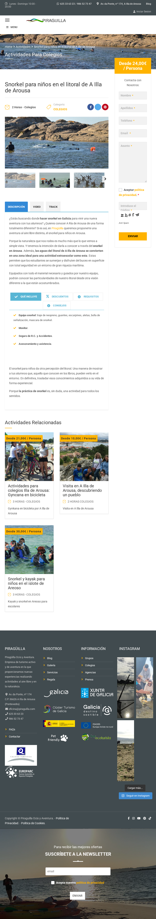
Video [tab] (37, 206)
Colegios (60, 109)
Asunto (126, 145)
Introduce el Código (128, 208)
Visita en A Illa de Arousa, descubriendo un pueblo (82, 490)
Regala (51, 679)
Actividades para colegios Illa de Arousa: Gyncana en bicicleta (29, 490)
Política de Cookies (33, 823)
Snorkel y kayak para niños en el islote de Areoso (26, 583)
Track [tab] (53, 206)
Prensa (89, 679)
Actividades (23, 46)
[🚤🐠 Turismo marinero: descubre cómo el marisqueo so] (125, 750)
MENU (14, 27)
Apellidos (128, 108)
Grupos (89, 658)
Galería (51, 665)
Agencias (90, 672)
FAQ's (12, 729)
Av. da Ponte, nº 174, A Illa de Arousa (121, 3)
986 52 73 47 (84, 3)
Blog (148, 3)
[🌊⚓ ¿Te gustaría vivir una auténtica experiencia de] (125, 687)
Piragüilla (57, 228)
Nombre (127, 95)
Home (8, 46)
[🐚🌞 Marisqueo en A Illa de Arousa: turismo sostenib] (144, 687)
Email (126, 133)
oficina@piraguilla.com (21, 708)
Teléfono (127, 120)
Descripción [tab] (16, 206)
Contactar (14, 736)
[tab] (25, 297)
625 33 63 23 (67, 3)
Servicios (52, 672)
